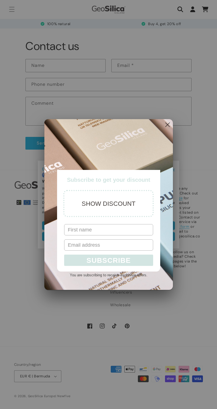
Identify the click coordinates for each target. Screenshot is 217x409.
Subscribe (108, 260)
